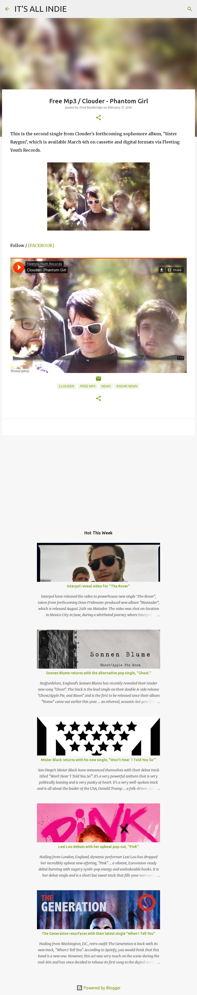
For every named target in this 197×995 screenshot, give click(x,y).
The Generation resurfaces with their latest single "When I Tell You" (98, 933)
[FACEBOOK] (41, 245)
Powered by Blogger (102, 988)
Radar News (126, 386)
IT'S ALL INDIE (40, 8)
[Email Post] (98, 380)
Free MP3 (87, 386)
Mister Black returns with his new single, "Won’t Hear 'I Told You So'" (98, 760)
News (106, 386)
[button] (98, 118)
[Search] (190, 9)
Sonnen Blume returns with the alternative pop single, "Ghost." (98, 673)
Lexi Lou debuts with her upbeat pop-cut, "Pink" (98, 847)
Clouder (66, 386)
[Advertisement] (98, 479)
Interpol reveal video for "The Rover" (98, 586)
